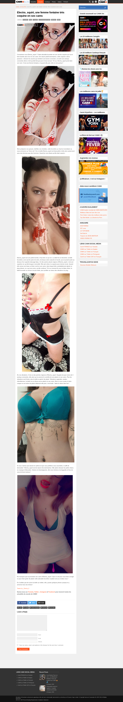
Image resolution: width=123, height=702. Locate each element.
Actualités (33, 2)
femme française (35, 607)
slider (58, 19)
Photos (54, 2)
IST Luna (83, 228)
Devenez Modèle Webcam (88, 265)
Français (66, 1)
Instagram (43, 592)
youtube (93, 2)
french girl (44, 607)
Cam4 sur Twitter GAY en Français (90, 256)
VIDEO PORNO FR (86, 238)
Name (39, 634)
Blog (30, 19)
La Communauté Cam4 (44, 19)
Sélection (54, 19)
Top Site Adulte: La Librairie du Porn (91, 217)
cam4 (20, 607)
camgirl (26, 607)
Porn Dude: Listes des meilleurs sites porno (93, 215)
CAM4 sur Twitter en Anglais (88, 249)
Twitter (36, 592)
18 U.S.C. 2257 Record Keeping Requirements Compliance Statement (32, 699)
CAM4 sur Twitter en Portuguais (90, 254)
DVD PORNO (84, 226)
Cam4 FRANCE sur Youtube (88, 246)
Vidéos (59, 2)
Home (17, 6)
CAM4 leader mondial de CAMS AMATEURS (93, 210)
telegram (96, 2)
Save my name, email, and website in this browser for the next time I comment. (41, 645)
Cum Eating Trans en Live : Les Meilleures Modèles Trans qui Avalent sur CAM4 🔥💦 (52, 679)
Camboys (47, 2)
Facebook (51, 592)
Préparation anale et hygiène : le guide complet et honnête (52, 688)
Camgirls (40, 2)
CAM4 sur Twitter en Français (89, 251)
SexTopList (83, 233)
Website (40, 641)
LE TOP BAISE (84, 231)
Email (39, 638)
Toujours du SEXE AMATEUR (89, 236)
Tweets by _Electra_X (23, 588)
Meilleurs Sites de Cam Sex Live (90, 212)
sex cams (52, 607)
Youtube (31, 592)
